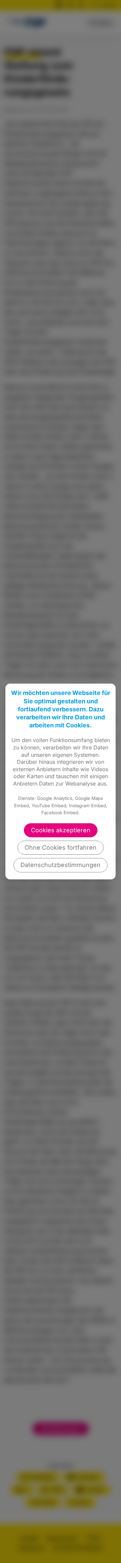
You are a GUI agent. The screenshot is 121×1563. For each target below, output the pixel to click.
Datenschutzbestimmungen (60, 864)
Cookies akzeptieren (60, 830)
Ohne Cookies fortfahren (60, 847)
